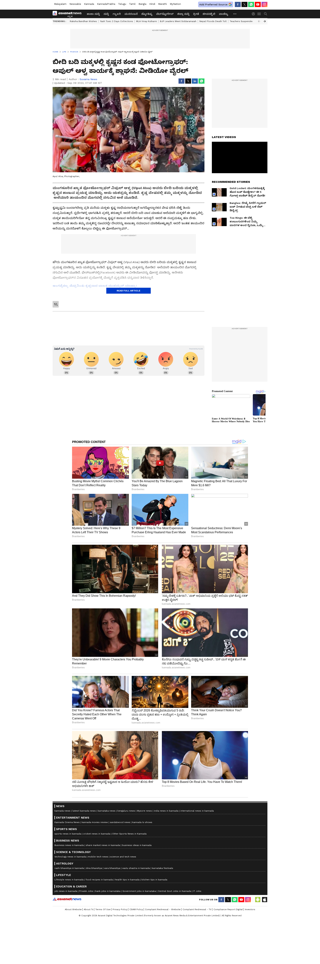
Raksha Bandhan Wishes (83, 21)
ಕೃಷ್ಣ (55, 304)
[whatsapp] (251, 4)
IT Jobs (197, 891)
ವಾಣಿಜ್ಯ (223, 13)
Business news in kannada (69, 845)
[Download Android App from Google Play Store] (258, 899)
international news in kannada (197, 811)
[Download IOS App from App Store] (264, 899)
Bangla (142, 4)
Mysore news (144, 811)
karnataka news (106, 811)
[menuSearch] (265, 13)
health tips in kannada (127, 879)
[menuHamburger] (259, 14)
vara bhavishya (112, 868)
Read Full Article (128, 290)
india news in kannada (166, 811)
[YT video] (258, 4)
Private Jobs (86, 891)
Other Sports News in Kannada (129, 833)
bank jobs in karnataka (107, 891)
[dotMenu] (235, 14)
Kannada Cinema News (67, 822)
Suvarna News (88, 79)
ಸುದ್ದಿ (106, 13)
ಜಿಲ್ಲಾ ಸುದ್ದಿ (183, 13)
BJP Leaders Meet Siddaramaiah (178, 21)
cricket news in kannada (96, 833)
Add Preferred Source (213, 4)
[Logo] (68, 14)
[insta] (264, 4)
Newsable (75, 4)
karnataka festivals (162, 868)
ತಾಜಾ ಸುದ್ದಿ (93, 13)
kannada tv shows (142, 822)
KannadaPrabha (106, 4)
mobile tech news (98, 856)
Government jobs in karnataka (139, 891)
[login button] (254, 13)
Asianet (67, 899)
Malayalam (60, 4)
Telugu (122, 4)
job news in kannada (65, 891)
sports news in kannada (67, 833)
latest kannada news (84, 811)
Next (264, 21)
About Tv (88, 909)
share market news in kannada (103, 845)
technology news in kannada (70, 856)
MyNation (175, 4)
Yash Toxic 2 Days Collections (116, 21)
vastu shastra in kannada (136, 868)
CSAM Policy (136, 909)
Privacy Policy (120, 909)
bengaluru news (126, 811)
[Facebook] (238, 4)
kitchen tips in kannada (154, 879)
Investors (250, 909)
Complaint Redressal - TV (197, 909)
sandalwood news (120, 822)
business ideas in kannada (136, 845)
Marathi (162, 4)
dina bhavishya (94, 868)
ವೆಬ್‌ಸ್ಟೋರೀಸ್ (165, 13)
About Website (73, 909)
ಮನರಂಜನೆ (131, 13)
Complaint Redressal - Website (163, 909)
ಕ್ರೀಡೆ (196, 13)
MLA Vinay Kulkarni (146, 21)
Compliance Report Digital (228, 909)
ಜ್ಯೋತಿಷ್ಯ (146, 13)
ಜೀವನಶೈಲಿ (209, 13)
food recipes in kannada (99, 879)
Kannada (89, 4)
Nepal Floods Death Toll (213, 21)
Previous (259, 21)
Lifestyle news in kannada (69, 879)
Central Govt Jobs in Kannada (174, 891)
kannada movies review (95, 822)
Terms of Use (103, 909)
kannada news (62, 811)
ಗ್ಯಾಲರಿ (117, 13)
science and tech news (123, 856)
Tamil (132, 4)
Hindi (152, 4)
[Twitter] (244, 4)
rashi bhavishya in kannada (69, 868)
